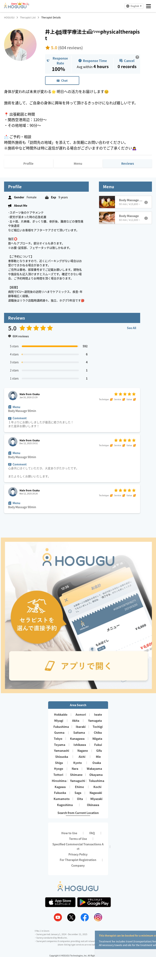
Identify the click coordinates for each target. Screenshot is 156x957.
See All (131, 328)
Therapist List (28, 17)
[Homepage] (15, 7)
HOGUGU (9, 17)
